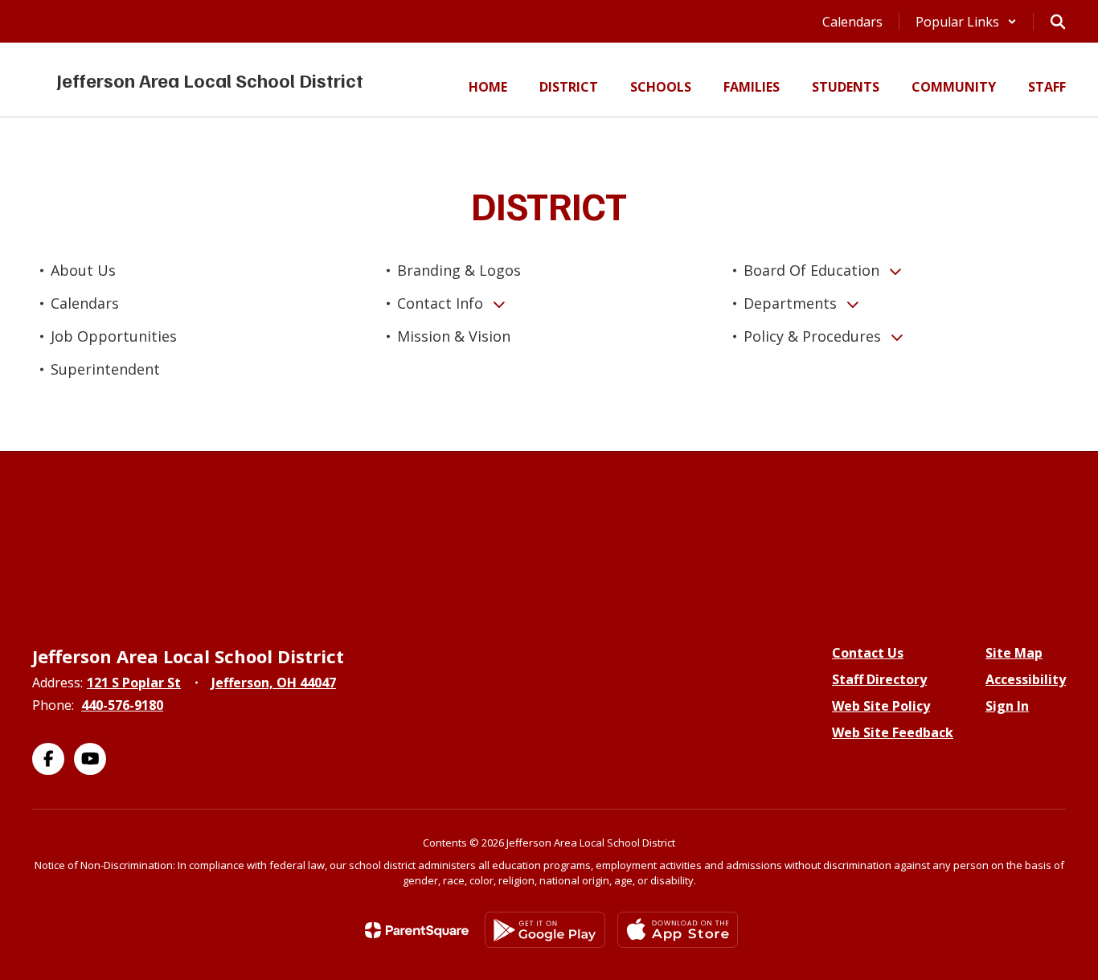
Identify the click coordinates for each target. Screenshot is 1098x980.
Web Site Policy (881, 706)
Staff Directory (879, 679)
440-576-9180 (122, 705)
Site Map (1014, 653)
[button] (966, 22)
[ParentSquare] (417, 930)
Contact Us (867, 653)
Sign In (1007, 706)
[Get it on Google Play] (545, 930)
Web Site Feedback (892, 732)
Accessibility (1025, 679)
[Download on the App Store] (677, 930)
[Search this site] (1058, 22)
